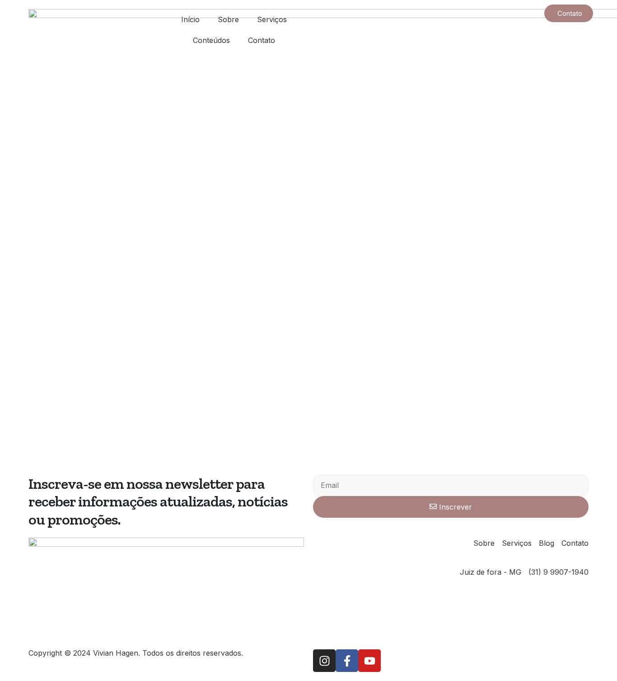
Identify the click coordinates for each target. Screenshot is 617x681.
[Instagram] (324, 660)
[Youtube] (369, 660)
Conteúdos (211, 40)
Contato (261, 40)
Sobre (228, 19)
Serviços (272, 19)
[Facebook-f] (347, 660)
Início (190, 19)
